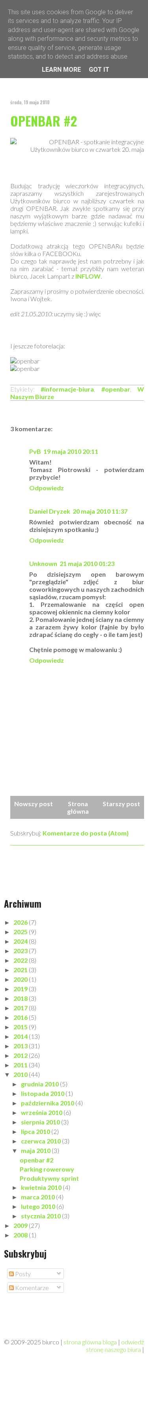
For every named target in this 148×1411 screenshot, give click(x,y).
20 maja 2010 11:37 (100, 511)
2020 (21, 979)
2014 (21, 1036)
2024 (21, 941)
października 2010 (48, 1103)
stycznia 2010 (41, 1216)
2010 (21, 1074)
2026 (21, 922)
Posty (22, 1273)
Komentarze (31, 1287)
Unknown (43, 563)
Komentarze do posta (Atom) (86, 833)
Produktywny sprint (49, 1178)
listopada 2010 (43, 1093)
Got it (99, 69)
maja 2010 (36, 1150)
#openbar (115, 389)
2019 (21, 988)
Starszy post (121, 803)
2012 (21, 1055)
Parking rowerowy (47, 1169)
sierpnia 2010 (41, 1122)
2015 (21, 1027)
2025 (21, 931)
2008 (21, 1235)
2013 (21, 1046)
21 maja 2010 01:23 (87, 563)
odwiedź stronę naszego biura (115, 1345)
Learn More (61, 69)
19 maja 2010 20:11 (70, 451)
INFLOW (88, 276)
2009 (21, 1225)
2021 (21, 969)
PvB (35, 451)
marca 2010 (38, 1197)
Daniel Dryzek (49, 511)
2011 (21, 1065)
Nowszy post (33, 803)
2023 (21, 950)
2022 (21, 960)
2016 (21, 1017)
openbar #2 (43, 120)
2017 (21, 1007)
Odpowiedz (46, 487)
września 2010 (42, 1112)
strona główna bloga (90, 1342)
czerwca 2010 (41, 1141)
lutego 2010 (38, 1206)
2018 (21, 998)
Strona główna (78, 807)
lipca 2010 (36, 1131)
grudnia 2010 (40, 1084)
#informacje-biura (67, 389)
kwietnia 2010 (42, 1187)
